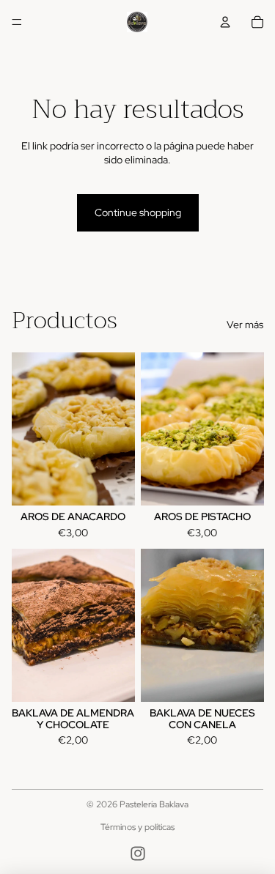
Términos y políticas (137, 827)
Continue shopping (138, 212)
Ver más (245, 324)
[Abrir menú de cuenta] (225, 22)
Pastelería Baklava (154, 804)
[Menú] (17, 22)
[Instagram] (138, 853)
